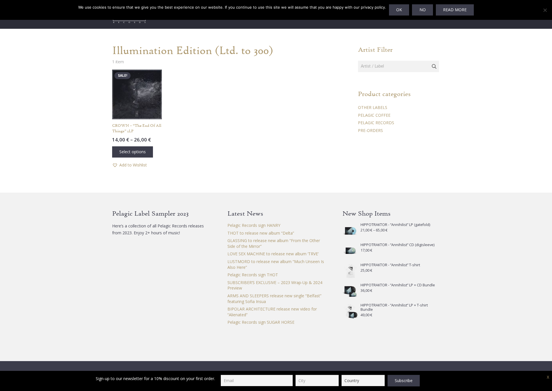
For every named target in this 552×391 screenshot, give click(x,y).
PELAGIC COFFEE (374, 115)
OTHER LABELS (372, 107)
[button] (129, 165)
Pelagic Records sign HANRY (253, 225)
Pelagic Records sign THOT (252, 274)
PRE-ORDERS (370, 130)
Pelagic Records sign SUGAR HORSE (260, 322)
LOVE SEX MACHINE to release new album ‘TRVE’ (273, 253)
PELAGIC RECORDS (376, 122)
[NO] (545, 10)
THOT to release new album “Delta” (260, 233)
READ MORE (455, 9)
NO (422, 9)
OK (399, 9)
